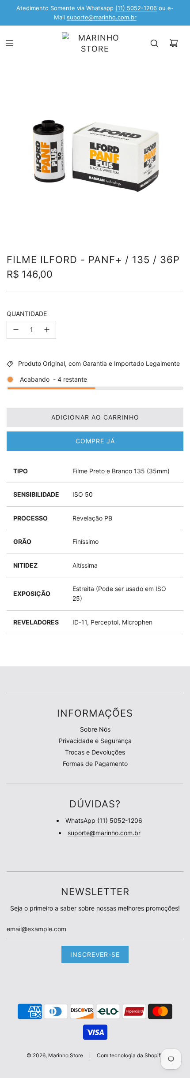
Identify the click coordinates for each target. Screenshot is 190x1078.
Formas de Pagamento (95, 763)
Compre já (95, 441)
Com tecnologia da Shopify (130, 1055)
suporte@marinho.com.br (102, 17)
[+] (47, 329)
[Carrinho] (173, 43)
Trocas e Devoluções (95, 752)
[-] (16, 329)
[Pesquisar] (154, 43)
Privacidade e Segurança (95, 740)
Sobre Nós (95, 729)
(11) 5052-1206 (136, 7)
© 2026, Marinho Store (55, 1055)
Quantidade (27, 313)
